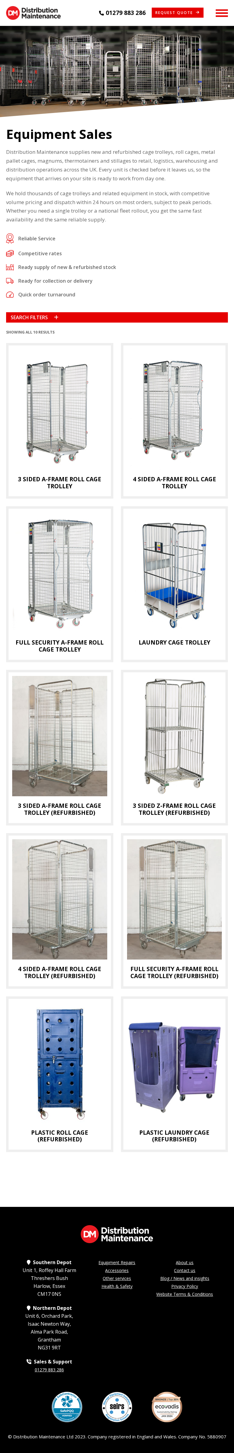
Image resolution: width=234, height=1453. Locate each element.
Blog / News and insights (184, 1278)
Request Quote (174, 12)
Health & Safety (117, 1286)
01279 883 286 (126, 13)
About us (184, 1262)
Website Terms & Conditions (184, 1294)
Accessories (117, 1270)
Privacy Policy (184, 1286)
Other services (117, 1278)
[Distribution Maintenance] (33, 13)
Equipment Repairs (116, 1262)
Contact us (184, 1270)
